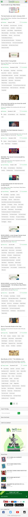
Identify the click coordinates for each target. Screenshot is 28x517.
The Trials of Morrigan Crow (7, 395)
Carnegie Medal (19, 252)
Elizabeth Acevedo (16, 255)
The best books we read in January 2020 (13, 16)
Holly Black (13, 28)
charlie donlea (4, 338)
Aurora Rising (19, 70)
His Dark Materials (11, 114)
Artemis (22, 368)
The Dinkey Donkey (13, 214)
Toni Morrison (13, 310)
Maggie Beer (16, 383)
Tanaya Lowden (5, 365)
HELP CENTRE (4, 496)
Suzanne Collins (12, 265)
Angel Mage (13, 70)
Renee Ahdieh (19, 343)
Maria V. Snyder (18, 340)
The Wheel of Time (21, 267)
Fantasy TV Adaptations (12, 141)
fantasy (5, 114)
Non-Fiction (4, 388)
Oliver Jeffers (4, 209)
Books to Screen (11, 252)
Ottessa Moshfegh (5, 32)
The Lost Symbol (14, 267)
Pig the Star (4, 390)
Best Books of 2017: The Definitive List (12, 359)
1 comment (25, 365)
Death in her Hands (5, 28)
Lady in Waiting (10, 30)
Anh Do (18, 194)
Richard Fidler (4, 305)
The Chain (19, 265)
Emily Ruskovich (5, 257)
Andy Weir (12, 368)
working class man (5, 398)
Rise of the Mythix (18, 209)
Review (3, 345)
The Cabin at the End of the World (8, 40)
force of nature (18, 376)
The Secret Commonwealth (18, 42)
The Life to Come (5, 393)
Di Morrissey (12, 300)
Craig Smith (12, 197)
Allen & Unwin (11, 250)
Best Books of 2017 (5, 371)
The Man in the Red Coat (6, 42)
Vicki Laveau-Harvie (21, 310)
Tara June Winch (21, 305)
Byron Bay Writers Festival (13, 298)
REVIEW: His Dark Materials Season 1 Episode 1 (12, 130)
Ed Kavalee (9, 255)
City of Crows (19, 373)
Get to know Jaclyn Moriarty (14, 457)
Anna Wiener (6, 25)
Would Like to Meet (5, 47)
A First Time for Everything (8, 247)
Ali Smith (18, 296)
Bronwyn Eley (5, 332)
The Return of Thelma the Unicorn (8, 219)
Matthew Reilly (4, 80)
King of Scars (4, 77)
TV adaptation (14, 143)
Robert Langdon (5, 265)
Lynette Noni (13, 207)
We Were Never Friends (13, 45)
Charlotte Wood (23, 298)
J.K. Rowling (9, 204)
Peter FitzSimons (11, 388)
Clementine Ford (5, 300)
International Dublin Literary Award (8, 260)
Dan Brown (4, 255)
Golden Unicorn (17, 199)
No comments (24, 22)
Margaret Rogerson (19, 77)
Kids (17, 114)
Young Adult (4, 90)
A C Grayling (6, 296)
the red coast (12, 393)
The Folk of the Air (5, 216)
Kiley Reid (3, 30)
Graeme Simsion (5, 378)
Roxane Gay (10, 390)
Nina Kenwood (17, 80)
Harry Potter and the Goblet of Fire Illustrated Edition (11, 202)
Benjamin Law (4, 298)
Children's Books (5, 197)
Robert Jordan (18, 262)
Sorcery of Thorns (12, 82)
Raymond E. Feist (12, 343)
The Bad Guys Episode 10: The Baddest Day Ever (11, 211)
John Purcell (11, 340)
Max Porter (4, 303)
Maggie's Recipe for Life (6, 385)
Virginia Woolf (4, 313)
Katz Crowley (20, 204)
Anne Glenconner (13, 25)
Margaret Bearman (18, 30)
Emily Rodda (18, 197)
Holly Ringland (4, 340)
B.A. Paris (20, 25)
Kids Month (7, 207)
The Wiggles (4, 221)
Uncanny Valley (4, 45)
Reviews (10, 35)
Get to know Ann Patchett (13, 477)
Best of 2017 (12, 371)
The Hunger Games (5, 267)
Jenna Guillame (23, 75)
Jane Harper (16, 378)
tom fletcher (19, 345)
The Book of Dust (10, 170)
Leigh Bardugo (11, 77)
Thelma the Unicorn (5, 310)
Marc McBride (19, 207)
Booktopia (4, 22)
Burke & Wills (23, 371)
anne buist (18, 368)
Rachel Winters (4, 35)
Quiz (2, 116)
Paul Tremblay (12, 32)
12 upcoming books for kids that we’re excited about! (12, 184)
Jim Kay (15, 204)
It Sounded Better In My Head (7, 75)
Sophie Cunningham (12, 305)
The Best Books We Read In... (7, 37)
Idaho (19, 257)
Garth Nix (10, 199)
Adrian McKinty (18, 247)
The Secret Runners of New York (19, 85)
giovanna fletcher (18, 338)
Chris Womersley (12, 373)
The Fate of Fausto (22, 214)
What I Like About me (14, 87)
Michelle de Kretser (15, 385)
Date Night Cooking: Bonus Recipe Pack (17, 470)
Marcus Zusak (18, 300)
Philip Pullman (19, 32)
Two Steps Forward (17, 395)
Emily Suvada (11, 338)
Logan (11, 383)
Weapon (9, 221)
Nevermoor (23, 385)
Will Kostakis (22, 87)
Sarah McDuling (5, 67)
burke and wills (4, 373)
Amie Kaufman (6, 70)
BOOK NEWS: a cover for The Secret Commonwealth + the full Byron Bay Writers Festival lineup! (13, 285)
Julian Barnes (18, 28)
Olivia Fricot (4, 138)
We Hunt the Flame (5, 87)
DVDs (9, 376)
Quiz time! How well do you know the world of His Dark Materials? (13, 104)
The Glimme (12, 216)
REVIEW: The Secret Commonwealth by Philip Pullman (13, 157)
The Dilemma (18, 40)
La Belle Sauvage (5, 383)
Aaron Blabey (6, 194)
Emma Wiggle (4, 199)
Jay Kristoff (16, 75)
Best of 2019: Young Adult (8, 61)
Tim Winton (13, 345)
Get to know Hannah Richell (14, 464)
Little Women (4, 262)
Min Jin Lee (9, 303)
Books (18, 371)
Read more (6, 19)
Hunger (11, 378)
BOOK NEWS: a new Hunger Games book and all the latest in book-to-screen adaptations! (13, 237)
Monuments (11, 80)
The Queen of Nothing (20, 216)
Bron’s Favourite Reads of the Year (11, 326)
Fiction (13, 376)
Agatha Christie (4, 250)
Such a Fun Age (17, 35)
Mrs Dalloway (15, 303)
